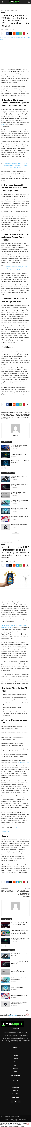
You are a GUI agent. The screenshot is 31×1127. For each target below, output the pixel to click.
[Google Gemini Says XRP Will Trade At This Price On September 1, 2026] (5, 455)
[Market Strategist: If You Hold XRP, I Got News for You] (5, 487)
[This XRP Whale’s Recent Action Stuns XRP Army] (5, 479)
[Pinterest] (24, 33)
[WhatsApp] (20, 33)
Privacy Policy (15, 1094)
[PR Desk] (2, 29)
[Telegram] (17, 33)
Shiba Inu (15, 1052)
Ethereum (15, 1055)
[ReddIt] (14, 33)
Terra (15, 1062)
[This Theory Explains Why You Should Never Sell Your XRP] (5, 503)
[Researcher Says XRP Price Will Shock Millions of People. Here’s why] (5, 511)
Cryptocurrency (4, 449)
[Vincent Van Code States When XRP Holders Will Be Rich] (5, 448)
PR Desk (6, 29)
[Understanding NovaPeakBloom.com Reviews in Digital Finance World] (5, 495)
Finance (6, 9)
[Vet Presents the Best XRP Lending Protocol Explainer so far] (5, 527)
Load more (15, 532)
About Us (15, 1080)
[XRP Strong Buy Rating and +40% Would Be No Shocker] (5, 463)
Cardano (15, 1058)
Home (2, 9)
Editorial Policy (16, 1087)
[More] (27, 33)
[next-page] (5, 468)
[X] (10, 33)
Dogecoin (15, 1068)
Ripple (15, 1065)
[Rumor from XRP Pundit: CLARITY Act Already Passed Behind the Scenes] (5, 519)
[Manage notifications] (27, 1124)
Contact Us (15, 1084)
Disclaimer (15, 1090)
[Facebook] (7, 33)
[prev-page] (2, 468)
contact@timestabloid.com (13, 1045)
